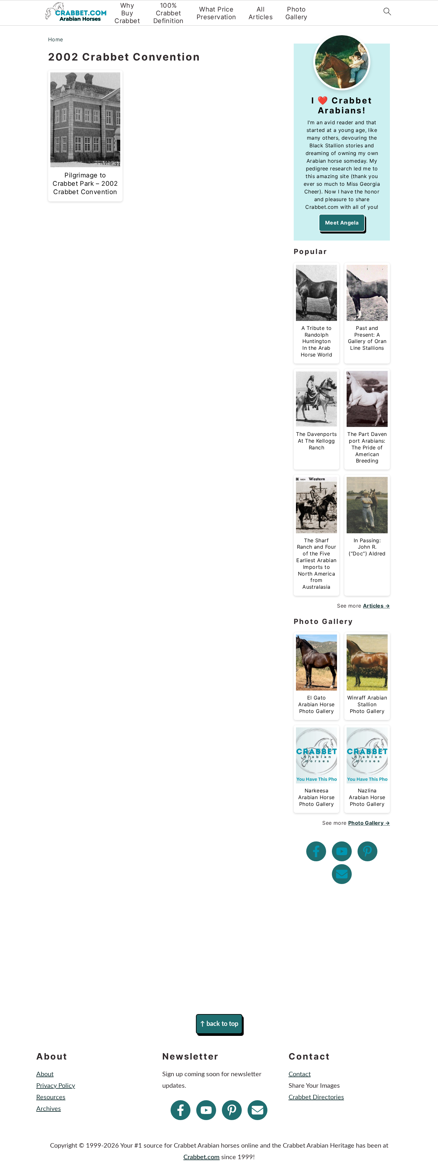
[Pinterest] (367, 851)
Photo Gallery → (369, 823)
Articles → (376, 605)
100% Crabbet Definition (168, 13)
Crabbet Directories (316, 1097)
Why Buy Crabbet (127, 13)
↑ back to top (219, 1024)
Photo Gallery (296, 13)
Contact (300, 1074)
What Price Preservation (216, 13)
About (45, 1074)
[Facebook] (316, 851)
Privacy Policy (55, 1086)
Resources (50, 1097)
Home (55, 39)
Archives (48, 1109)
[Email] (342, 874)
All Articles (260, 13)
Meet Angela (341, 222)
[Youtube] (342, 851)
